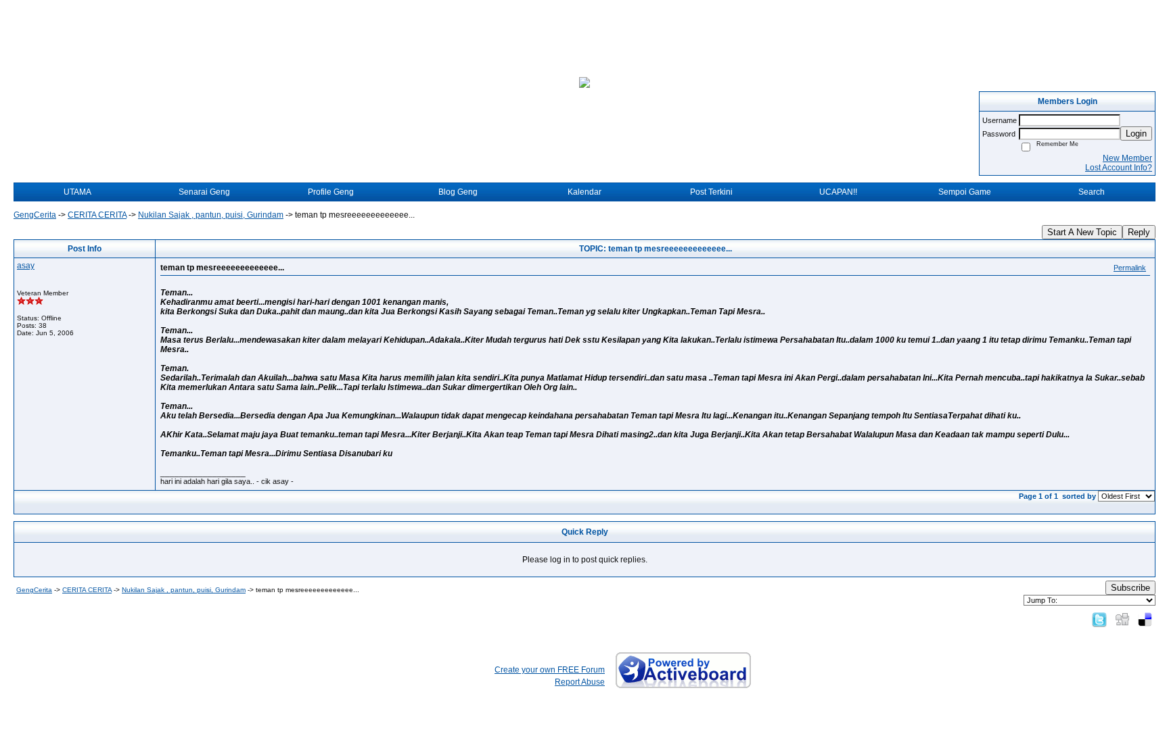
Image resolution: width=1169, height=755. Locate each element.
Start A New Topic (1082, 232)
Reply (1139, 232)
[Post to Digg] (1122, 619)
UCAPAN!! (838, 192)
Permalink (1130, 268)
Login (1136, 133)
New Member (1127, 158)
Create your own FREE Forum (550, 670)
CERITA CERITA (97, 215)
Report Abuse (580, 682)
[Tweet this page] (1099, 619)
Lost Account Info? (1118, 167)
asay (26, 265)
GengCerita (35, 215)
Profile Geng (331, 192)
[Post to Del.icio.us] (1144, 619)
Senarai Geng (204, 192)
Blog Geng (458, 192)
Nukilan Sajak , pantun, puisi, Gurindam (210, 215)
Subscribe (1130, 588)
